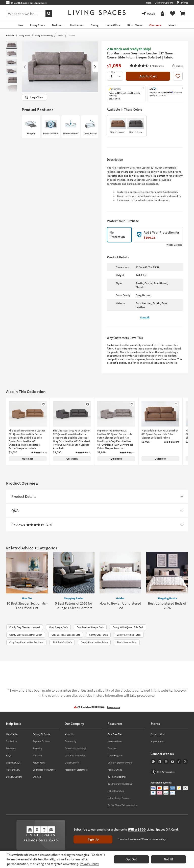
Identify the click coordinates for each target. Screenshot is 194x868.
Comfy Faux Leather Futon (94, 642)
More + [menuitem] (172, 25)
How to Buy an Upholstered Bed (120, 605)
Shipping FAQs (13, 762)
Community (70, 741)
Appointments (157, 741)
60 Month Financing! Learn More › (28, 3)
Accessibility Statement (76, 769)
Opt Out (131, 859)
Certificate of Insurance (44, 769)
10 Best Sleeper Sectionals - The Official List (27, 605)
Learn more (113, 707)
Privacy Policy (89, 864)
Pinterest (153, 761)
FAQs (8, 755)
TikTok (179, 761)
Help (148, 2)
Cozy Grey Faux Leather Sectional (26, 642)
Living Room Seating (44, 35)
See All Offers (114, 98)
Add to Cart (148, 76)
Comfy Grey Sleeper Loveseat (24, 627)
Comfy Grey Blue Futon (128, 634)
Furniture (10, 35)
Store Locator (157, 734)
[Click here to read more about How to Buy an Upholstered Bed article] (120, 572)
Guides (120, 598)
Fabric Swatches (116, 791)
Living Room (24, 35)
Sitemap (37, 776)
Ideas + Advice (115, 741)
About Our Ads (115, 769)
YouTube (172, 761)
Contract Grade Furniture (120, 762)
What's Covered (174, 244)
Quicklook (27, 458)
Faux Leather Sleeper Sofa (90, 627)
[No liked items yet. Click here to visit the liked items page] (172, 13)
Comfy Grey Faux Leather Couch (25, 634)
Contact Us (11, 741)
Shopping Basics (74, 598)
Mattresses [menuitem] (77, 25)
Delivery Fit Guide (41, 734)
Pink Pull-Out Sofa (62, 642)
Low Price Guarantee (75, 755)
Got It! (168, 859)
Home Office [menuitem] (113, 25)
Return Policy (39, 762)
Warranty (37, 755)
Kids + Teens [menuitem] (134, 25)
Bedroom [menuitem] (57, 25)
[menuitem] (182, 13)
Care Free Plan (115, 734)
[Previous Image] (24, 66)
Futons (60, 35)
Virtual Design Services (119, 798)
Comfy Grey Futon (98, 634)
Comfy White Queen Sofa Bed (128, 627)
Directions (11, 748)
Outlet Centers (72, 762)
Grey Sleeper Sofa (58, 627)
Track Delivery (13, 769)
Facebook (159, 761)
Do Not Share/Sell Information (122, 805)
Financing (37, 748)
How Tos (27, 598)
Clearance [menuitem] (155, 25)
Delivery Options (164, 2)
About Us (69, 734)
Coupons (112, 748)
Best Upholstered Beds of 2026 (167, 605)
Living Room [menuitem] (37, 25)
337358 (71, 35)
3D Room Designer (117, 776)
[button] (147, 65)
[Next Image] (95, 66)
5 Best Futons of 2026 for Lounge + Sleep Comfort (73, 605)
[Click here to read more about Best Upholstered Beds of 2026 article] (167, 572)
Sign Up (93, 839)
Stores (184, 2)
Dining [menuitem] (95, 25)
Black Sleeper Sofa (126, 642)
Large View (36, 97)
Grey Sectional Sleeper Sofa (66, 634)
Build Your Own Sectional (120, 784)
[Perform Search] (48, 13)
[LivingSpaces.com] (97, 12)
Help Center (12, 734)
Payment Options (41, 741)
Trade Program (115, 755)
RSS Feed (185, 761)
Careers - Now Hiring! (75, 748)
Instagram (166, 761)
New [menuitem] (20, 25)
